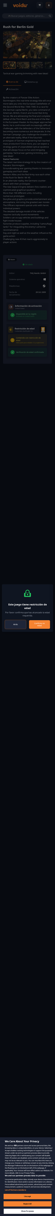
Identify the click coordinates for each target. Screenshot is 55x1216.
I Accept (27, 1196)
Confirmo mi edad (39, 624)
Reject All (27, 1204)
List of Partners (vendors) (15, 1190)
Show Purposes (27, 1211)
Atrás (15, 624)
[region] (27, 1176)
